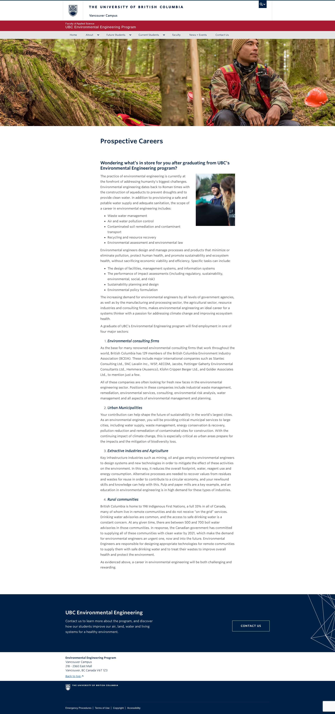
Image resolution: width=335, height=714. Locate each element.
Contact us (251, 626)
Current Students (149, 34)
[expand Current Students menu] (164, 35)
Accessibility (133, 708)
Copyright (118, 708)
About (89, 34)
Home (73, 34)
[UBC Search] (263, 4)
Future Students (115, 34)
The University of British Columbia (73, 11)
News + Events (198, 34)
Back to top (73, 676)
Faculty (176, 34)
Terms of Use (102, 708)
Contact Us (222, 34)
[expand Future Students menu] (130, 35)
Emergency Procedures (78, 708)
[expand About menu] (98, 35)
